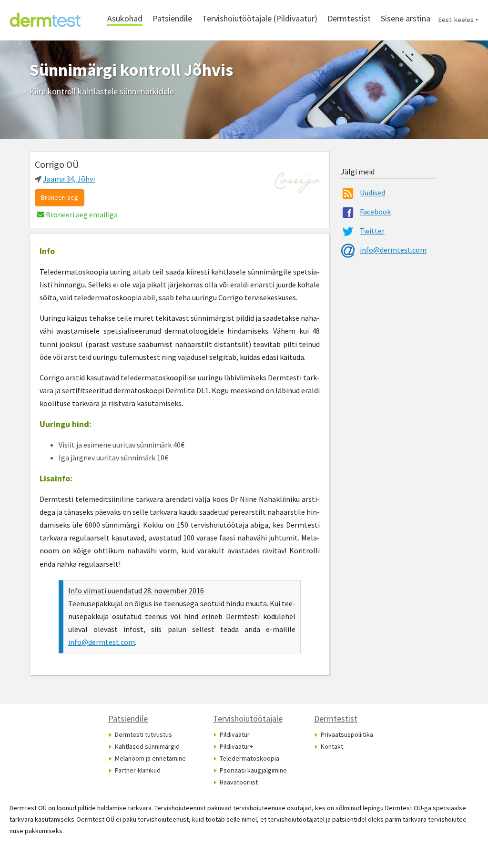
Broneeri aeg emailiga (81, 214)
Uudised (372, 192)
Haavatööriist (239, 782)
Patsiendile (172, 18)
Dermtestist (349, 18)
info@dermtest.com (101, 642)
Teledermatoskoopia (249, 758)
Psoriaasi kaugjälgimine (253, 770)
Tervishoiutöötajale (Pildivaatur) (259, 18)
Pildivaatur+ (236, 746)
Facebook (375, 211)
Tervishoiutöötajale (248, 718)
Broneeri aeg (59, 197)
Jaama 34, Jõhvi (69, 178)
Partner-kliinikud (138, 770)
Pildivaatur (235, 734)
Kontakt (332, 746)
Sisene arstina (405, 18)
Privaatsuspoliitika (347, 734)
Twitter (372, 230)
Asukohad (124, 18)
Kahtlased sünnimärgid (147, 746)
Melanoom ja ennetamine (150, 758)
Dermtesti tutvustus (143, 734)
